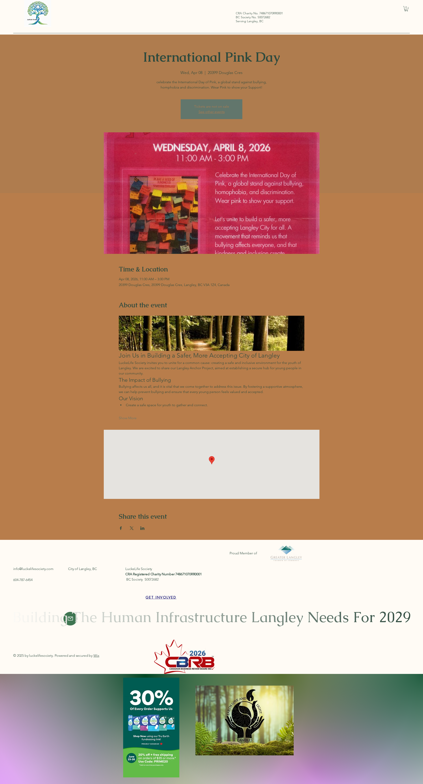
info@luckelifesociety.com (33, 569)
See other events (212, 112)
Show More (128, 418)
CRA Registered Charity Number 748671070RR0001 (163, 574)
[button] (406, 8)
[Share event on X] (132, 528)
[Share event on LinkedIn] (142, 528)
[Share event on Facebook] (121, 528)
